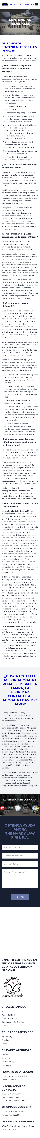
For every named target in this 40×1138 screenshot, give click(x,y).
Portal (4, 1011)
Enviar (20, 897)
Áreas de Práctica (9, 1018)
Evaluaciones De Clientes (13, 1022)
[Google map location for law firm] (20, 929)
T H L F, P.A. (21, 4)
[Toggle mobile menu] (36, 4)
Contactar (6, 1026)
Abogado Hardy (9, 1015)
